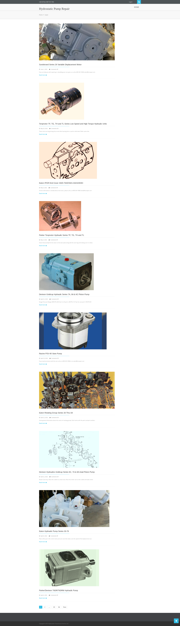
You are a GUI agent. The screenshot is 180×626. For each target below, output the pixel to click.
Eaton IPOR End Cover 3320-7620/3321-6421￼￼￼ (61, 183)
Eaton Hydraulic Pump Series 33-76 (54, 531)
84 (59, 607)
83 (54, 607)
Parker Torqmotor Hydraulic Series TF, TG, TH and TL (61, 235)
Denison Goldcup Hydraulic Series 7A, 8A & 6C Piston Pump (64, 294)
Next (64, 607)
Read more (42, 75)
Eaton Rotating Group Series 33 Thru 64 (56, 413)
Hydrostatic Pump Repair (54, 8)
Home (41, 15)
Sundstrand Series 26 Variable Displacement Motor (60, 65)
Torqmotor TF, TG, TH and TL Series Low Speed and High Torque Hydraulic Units (73, 124)
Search (139, 2)
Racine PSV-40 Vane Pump (50, 354)
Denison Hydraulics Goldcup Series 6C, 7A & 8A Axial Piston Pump (67, 472)
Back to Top (176, 620)
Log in (130, 2)
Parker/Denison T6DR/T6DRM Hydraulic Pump (58, 590)
